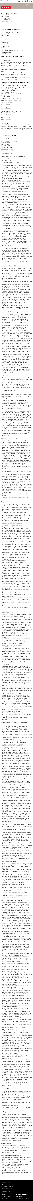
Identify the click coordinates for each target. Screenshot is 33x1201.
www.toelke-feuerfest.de (7, 23)
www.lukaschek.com (6, 108)
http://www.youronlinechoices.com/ (14, 714)
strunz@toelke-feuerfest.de (23, 1198)
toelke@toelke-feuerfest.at (7, 1198)
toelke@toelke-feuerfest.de (7, 21)
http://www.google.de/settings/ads (19, 605)
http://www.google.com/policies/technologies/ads (20, 602)
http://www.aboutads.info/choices (16, 494)
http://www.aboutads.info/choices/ (14, 712)
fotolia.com (10, 114)
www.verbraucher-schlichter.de (13, 100)
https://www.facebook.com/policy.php (17, 845)
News (27, 5)
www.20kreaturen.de (6, 104)
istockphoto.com (10, 112)
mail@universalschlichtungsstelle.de (13, 98)
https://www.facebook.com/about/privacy (19, 695)
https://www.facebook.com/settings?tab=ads (18, 863)
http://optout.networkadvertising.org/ (11, 490)
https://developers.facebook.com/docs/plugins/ (18, 638)
